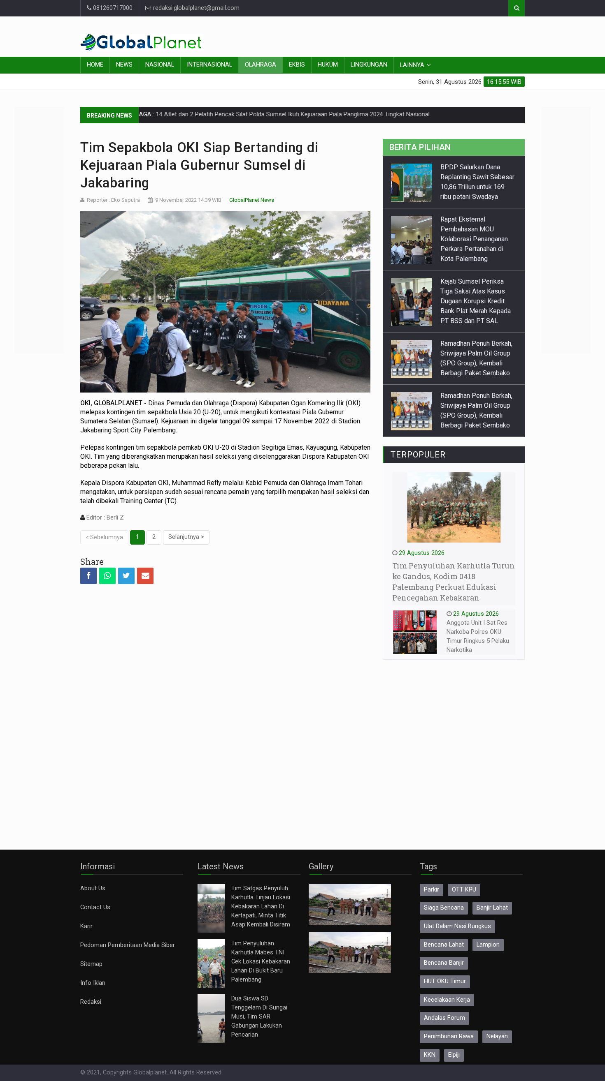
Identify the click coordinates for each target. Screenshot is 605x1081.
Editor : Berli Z (104, 517)
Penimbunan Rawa (449, 1036)
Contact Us (95, 907)
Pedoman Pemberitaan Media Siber (127, 945)
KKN (429, 1054)
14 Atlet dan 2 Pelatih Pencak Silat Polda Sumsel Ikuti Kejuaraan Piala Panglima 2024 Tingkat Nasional (253, 114)
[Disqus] (225, 709)
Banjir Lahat (492, 907)
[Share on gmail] (145, 576)
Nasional (159, 64)
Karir (86, 926)
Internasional (209, 64)
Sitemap (91, 964)
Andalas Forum (444, 1017)
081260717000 (112, 8)
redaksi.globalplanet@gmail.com (195, 8)
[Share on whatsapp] (107, 576)
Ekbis (297, 64)
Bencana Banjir (444, 962)
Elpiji (454, 1054)
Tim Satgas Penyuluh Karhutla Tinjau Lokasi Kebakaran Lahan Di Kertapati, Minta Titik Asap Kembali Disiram (260, 906)
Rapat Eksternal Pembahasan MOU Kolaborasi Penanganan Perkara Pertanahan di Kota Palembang (474, 239)
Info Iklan (92, 982)
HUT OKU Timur (445, 981)
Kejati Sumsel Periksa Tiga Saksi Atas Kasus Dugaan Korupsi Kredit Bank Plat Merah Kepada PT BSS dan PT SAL (475, 301)
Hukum (328, 64)
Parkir (431, 889)
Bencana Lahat (444, 944)
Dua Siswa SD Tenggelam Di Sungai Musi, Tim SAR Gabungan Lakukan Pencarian (259, 1016)
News (124, 64)
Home (95, 64)
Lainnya (412, 65)
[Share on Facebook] (88, 576)
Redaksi (90, 1001)
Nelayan (497, 1036)
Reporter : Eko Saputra (113, 200)
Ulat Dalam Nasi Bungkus (457, 926)
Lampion (488, 944)
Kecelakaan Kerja (447, 999)
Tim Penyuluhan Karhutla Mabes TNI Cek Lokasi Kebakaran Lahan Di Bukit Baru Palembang (260, 961)
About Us (92, 888)
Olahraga (260, 64)
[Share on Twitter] (126, 576)
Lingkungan (369, 64)
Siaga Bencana (444, 907)
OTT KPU (464, 889)
